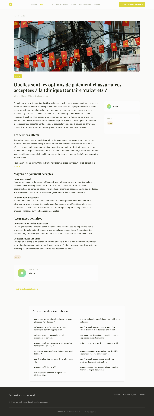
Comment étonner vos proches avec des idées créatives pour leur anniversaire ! (99, 352)
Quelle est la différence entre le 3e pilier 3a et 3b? (53, 360)
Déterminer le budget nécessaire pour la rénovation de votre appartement (51, 328)
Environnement (85, 4)
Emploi (73, 4)
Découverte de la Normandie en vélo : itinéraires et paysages (50, 336)
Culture (50, 4)
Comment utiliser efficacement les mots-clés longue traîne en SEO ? (53, 344)
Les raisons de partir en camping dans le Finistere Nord (51, 373)
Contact (142, 394)
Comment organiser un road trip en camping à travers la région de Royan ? (99, 368)
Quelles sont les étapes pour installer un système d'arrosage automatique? (97, 360)
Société (97, 4)
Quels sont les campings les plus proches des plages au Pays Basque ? (53, 320)
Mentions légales (129, 394)
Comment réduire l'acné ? (45, 367)
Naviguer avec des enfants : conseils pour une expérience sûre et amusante (99, 336)
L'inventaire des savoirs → (132, 4)
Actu (42, 4)
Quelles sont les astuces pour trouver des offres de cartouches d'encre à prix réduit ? (98, 328)
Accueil (34, 4)
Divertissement (61, 4)
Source (17, 166)
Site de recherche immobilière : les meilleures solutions (100, 320)
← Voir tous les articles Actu (26, 289)
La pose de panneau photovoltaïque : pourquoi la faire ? (53, 352)
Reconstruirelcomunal (22, 395)
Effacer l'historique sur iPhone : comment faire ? (100, 344)
